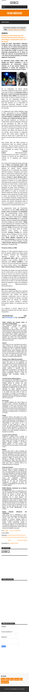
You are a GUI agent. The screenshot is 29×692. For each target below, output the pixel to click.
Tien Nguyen (22, 689)
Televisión (17, 679)
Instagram (11, 2)
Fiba (6, 537)
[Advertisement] (13, 566)
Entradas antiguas (22, 540)
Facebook (14, 2)
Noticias (5, 22)
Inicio (9, 540)
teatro (18, 537)
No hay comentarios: (15, 530)
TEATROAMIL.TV (9, 317)
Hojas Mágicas (14, 13)
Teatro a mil (24, 537)
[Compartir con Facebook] (6, 533)
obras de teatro (12, 537)
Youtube (17, 2)
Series (11, 679)
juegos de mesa (5, 682)
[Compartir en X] (5, 533)
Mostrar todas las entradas (16, 29)
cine (21, 679)
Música (7, 679)
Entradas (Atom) (13, 543)
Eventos (3, 679)
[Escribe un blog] (3, 533)
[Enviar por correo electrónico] (2, 533)
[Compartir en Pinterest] (8, 533)
